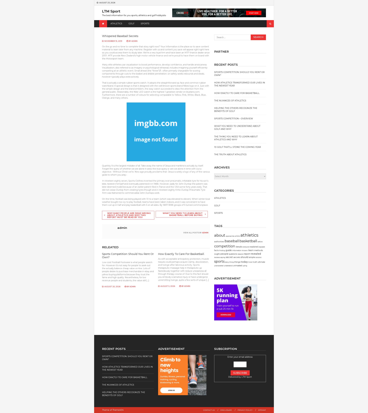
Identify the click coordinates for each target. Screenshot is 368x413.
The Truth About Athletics (230, 154)
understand (228, 266)
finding (222, 250)
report (247, 254)
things (237, 262)
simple (252, 257)
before (260, 242)
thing (231, 262)
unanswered (218, 266)
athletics (249, 235)
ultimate (261, 262)
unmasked (237, 266)
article (237, 236)
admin (134, 41)
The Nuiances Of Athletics (230, 100)
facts (216, 250)
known (245, 250)
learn (251, 250)
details (239, 247)
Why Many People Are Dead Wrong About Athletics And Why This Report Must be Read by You (129, 215)
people (224, 253)
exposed (262, 247)
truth (255, 262)
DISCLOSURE (226, 410)
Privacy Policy (245, 410)
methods (258, 250)
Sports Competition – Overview (233, 118)
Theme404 (118, 410)
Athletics (116, 23)
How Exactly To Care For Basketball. (181, 254)
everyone (246, 247)
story (227, 262)
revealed (256, 253)
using (245, 266)
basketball (248, 241)
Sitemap (262, 410)
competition (224, 246)
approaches (230, 236)
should (244, 257)
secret (229, 257)
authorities (219, 241)
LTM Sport (111, 11)
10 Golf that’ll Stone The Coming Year (237, 147)
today (244, 261)
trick (250, 262)
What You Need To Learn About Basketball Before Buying (183, 214)
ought (217, 254)
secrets (236, 257)
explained (254, 247)
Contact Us (209, 410)
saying (222, 257)
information (236, 250)
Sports (145, 23)
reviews (217, 257)
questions (233, 254)
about (219, 235)
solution (258, 257)
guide (229, 250)
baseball (232, 241)
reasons (240, 254)
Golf (131, 23)
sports (219, 261)
